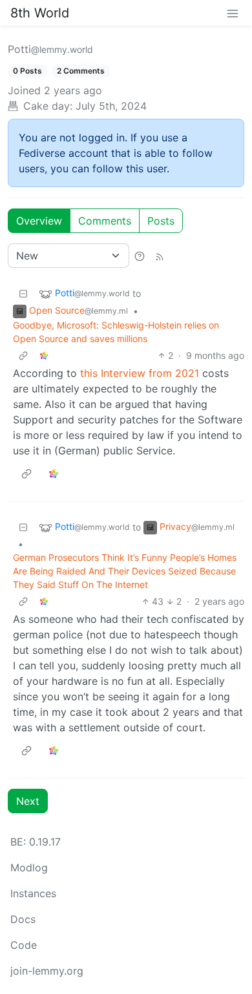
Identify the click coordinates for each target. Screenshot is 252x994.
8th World (39, 13)
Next (27, 801)
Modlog (29, 867)
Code (23, 944)
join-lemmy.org (46, 970)
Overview (39, 220)
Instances (33, 893)
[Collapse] (23, 293)
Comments (104, 220)
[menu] (233, 13)
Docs (23, 919)
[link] (44, 355)
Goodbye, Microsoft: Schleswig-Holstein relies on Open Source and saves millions (116, 332)
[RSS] (159, 255)
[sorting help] (139, 255)
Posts (160, 220)
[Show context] (23, 355)
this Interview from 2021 (139, 373)
